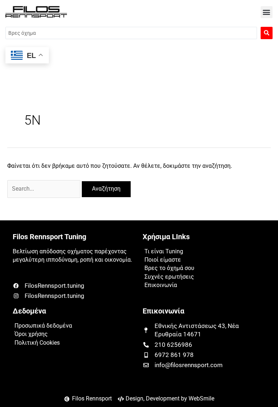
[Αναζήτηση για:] (44, 189)
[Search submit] (267, 33)
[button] (267, 12)
